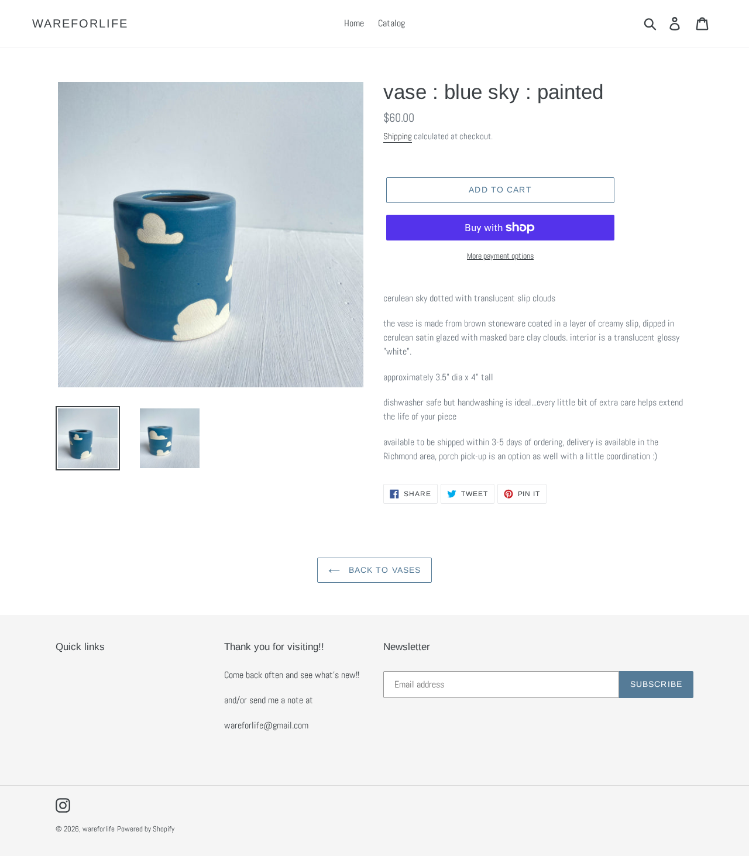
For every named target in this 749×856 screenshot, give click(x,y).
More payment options (500, 255)
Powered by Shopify (145, 829)
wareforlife (80, 23)
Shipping (397, 136)
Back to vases (383, 570)
